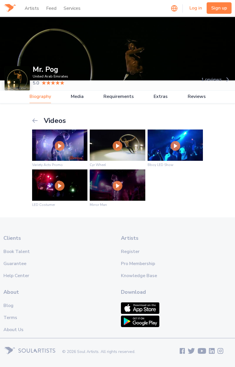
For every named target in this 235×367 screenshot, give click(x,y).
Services (72, 8)
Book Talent (16, 251)
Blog (8, 305)
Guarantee (14, 263)
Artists (32, 8)
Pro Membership (138, 263)
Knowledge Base (139, 276)
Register (130, 251)
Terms (10, 317)
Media (77, 97)
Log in (195, 8)
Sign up (219, 8)
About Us (13, 330)
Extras (161, 97)
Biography (40, 97)
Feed (51, 8)
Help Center (16, 276)
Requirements (118, 97)
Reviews (197, 97)
